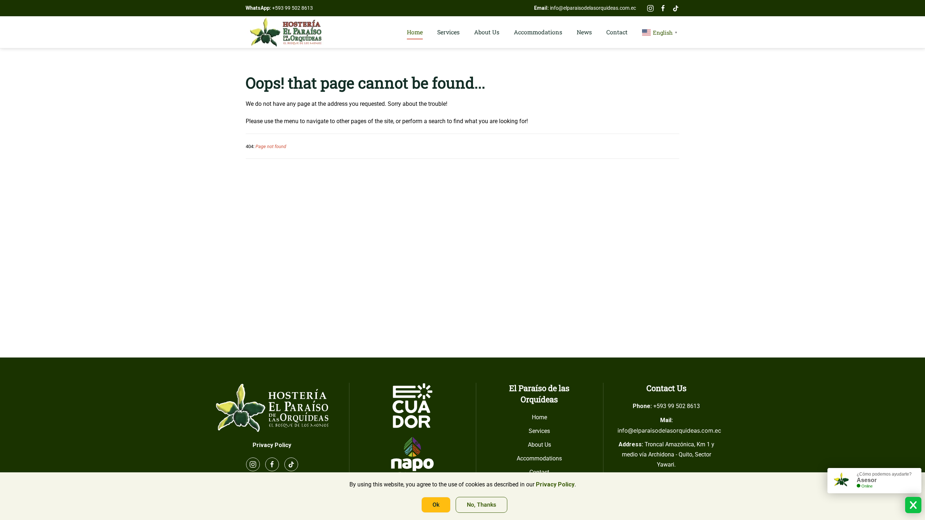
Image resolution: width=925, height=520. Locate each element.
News (584, 32)
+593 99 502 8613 (292, 8)
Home (415, 32)
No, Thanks (481, 504)
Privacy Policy (272, 445)
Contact (617, 32)
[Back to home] (285, 32)
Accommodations (538, 32)
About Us (486, 32)
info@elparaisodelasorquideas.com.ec (593, 8)
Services (448, 32)
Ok (436, 504)
